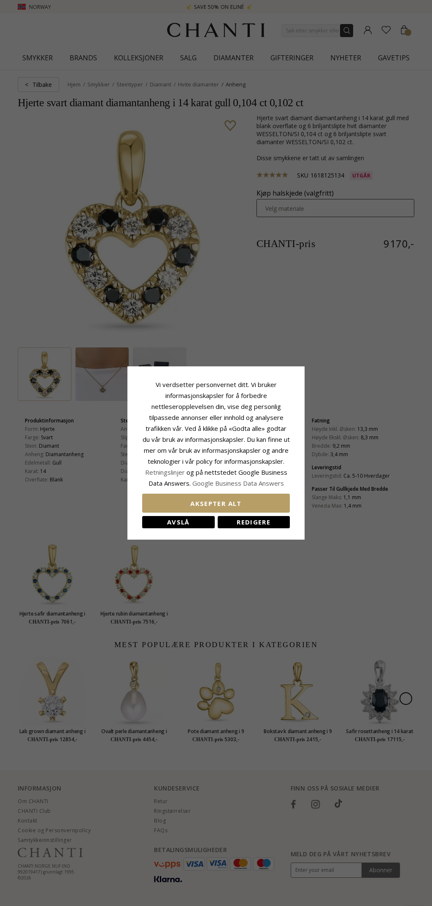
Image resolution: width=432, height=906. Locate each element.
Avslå (178, 522)
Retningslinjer (165, 472)
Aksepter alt (215, 503)
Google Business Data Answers (238, 483)
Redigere (253, 522)
